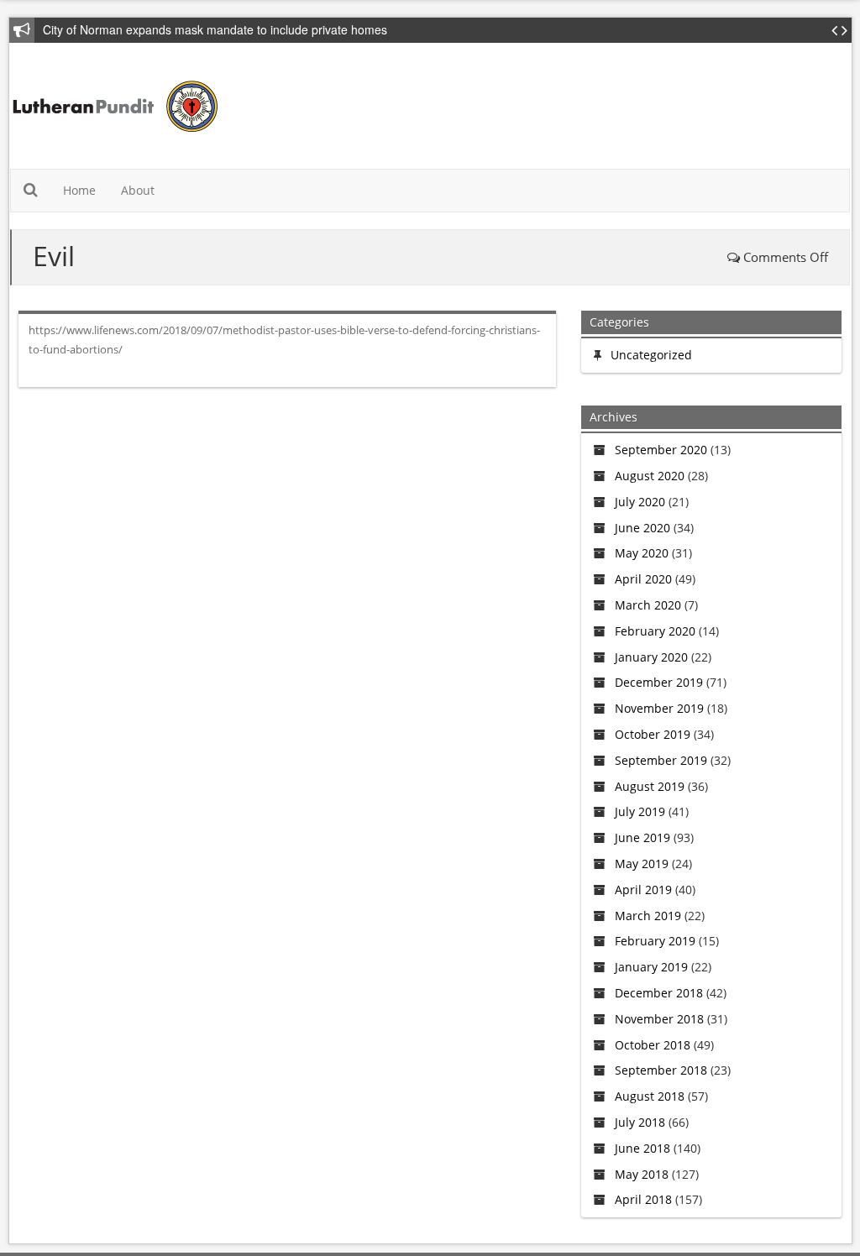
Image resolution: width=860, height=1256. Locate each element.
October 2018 (652, 1045)
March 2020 (648, 605)
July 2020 (640, 502)
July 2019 (640, 811)
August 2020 (649, 476)
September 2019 (661, 760)
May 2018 (642, 1174)
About (138, 190)
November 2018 (659, 1019)
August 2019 (649, 786)
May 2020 (642, 553)
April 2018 (643, 1199)
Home (79, 190)
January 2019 (651, 967)
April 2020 (643, 579)
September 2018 (661, 1070)
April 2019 (643, 890)
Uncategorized (651, 355)
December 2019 (659, 682)
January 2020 (651, 657)
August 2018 (649, 1096)
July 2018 (640, 1122)
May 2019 (642, 863)
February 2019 (655, 941)
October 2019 (652, 734)
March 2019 (648, 916)
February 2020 (655, 631)
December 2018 (659, 993)
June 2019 (642, 837)
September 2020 (661, 450)
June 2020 (642, 528)
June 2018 (642, 1148)
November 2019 (659, 708)
